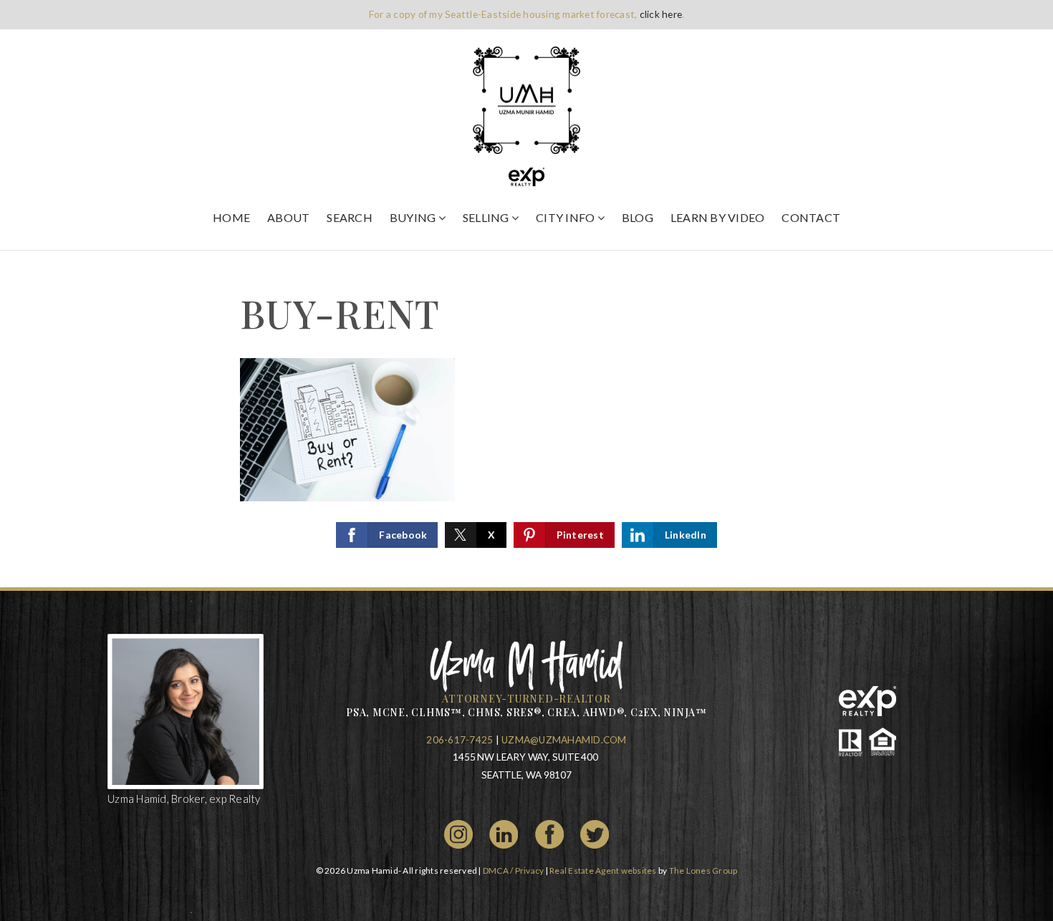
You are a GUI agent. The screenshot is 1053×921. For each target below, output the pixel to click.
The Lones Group (703, 870)
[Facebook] (549, 832)
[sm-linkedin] (503, 832)
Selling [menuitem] (487, 217)
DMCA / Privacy (513, 870)
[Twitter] (594, 832)
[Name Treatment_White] (526, 663)
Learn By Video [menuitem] (717, 217)
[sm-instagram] (458, 832)
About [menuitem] (288, 217)
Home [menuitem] (231, 217)
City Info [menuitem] (566, 217)
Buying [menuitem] (414, 217)
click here (661, 14)
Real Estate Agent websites (603, 870)
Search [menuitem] (349, 217)
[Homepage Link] (526, 98)
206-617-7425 (459, 740)
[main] (526, 419)
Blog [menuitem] (637, 217)
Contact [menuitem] (811, 217)
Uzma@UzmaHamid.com (564, 740)
